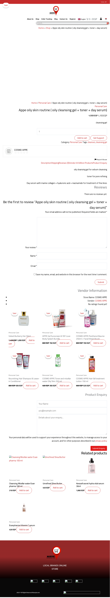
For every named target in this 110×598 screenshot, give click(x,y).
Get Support (98, 138)
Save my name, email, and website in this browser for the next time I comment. (71, 274)
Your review (31, 247)
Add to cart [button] (64, 343)
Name (33, 256)
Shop (37, 19)
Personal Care (45, 103)
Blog (56, 19)
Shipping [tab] (55, 163)
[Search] (108, 23)
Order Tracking (46, 19)
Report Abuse (101, 159)
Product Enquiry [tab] (100, 163)
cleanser (91, 142)
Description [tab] (46, 163)
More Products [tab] (86, 163)
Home (41, 28)
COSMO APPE (101, 301)
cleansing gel (101, 142)
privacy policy (101, 441)
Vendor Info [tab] (74, 163)
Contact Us (64, 19)
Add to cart (82, 138)
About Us (30, 19)
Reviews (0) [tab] (64, 163)
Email (34, 266)
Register (73, 19)
